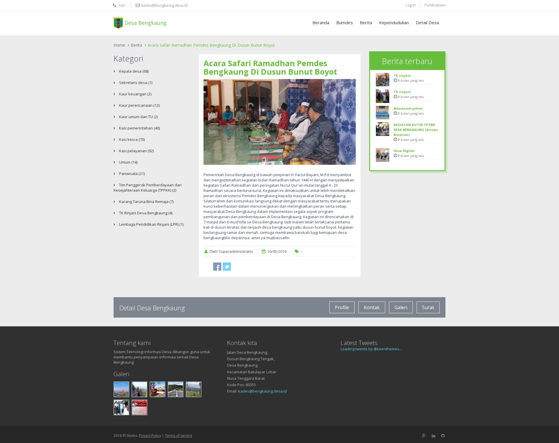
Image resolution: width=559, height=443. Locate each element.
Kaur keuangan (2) (134, 94)
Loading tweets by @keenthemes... (371, 348)
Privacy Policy (150, 435)
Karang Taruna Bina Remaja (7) (146, 201)
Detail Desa (427, 22)
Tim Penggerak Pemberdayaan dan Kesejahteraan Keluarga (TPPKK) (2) (148, 187)
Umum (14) (127, 162)
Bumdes (344, 22)
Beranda (320, 22)
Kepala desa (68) (133, 71)
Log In (411, 5)
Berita (366, 22)
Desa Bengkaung (145, 22)
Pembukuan (434, 5)
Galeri (401, 307)
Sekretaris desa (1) (135, 82)
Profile (342, 307)
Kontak (372, 307)
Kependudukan (394, 22)
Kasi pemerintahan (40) (139, 128)
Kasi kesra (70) (131, 139)
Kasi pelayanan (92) (136, 150)
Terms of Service (178, 435)
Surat (428, 307)
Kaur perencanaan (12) (139, 105)
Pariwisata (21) (131, 173)
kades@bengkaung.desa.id (262, 391)
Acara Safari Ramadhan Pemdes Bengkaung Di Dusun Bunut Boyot (270, 67)
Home (119, 45)
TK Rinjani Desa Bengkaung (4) (145, 213)
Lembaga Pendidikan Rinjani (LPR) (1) (150, 224)
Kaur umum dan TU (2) (138, 116)
